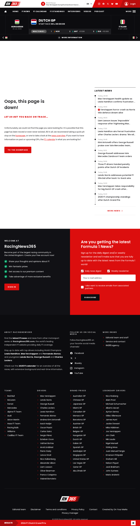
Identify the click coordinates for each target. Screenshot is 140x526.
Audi (9, 416)
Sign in (12, 287)
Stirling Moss (111, 447)
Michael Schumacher (116, 404)
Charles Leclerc (47, 408)
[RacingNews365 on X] (108, 4)
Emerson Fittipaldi (114, 455)
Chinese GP (78, 400)
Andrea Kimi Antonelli (50, 420)
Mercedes (12, 408)
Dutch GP (77, 439)
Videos (87, 11)
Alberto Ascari (112, 408)
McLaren (11, 400)
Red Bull (11, 396)
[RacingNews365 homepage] (5, 11)
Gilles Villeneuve (113, 416)
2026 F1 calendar (27, 366)
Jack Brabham (112, 467)
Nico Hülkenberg (48, 459)
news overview (58, 135)
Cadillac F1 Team (15, 435)
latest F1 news (20, 338)
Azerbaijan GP (79, 451)
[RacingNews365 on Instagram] (99, 4)
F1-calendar (49, 139)
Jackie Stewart (113, 423)
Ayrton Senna (112, 412)
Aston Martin (13, 420)
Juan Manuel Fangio (115, 451)
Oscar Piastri (46, 427)
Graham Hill (111, 459)
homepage (20, 135)
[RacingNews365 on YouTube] (116, 4)
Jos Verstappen (113, 431)
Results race (38, 31)
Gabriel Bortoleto (48, 479)
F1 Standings (57, 11)
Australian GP (79, 396)
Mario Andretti (112, 475)
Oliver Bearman (47, 471)
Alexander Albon (48, 463)
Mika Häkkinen (112, 427)
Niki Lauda (110, 439)
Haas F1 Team (13, 423)
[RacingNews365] (12, 4)
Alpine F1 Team (14, 412)
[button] (17, 24)
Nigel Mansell (112, 443)
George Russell (42, 357)
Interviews (74, 11)
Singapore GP (79, 455)
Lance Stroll (45, 455)
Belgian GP (78, 431)
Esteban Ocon (47, 439)
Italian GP (77, 443)
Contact (93, 509)
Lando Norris (26, 357)
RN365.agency (112, 345)
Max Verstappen (29, 353)
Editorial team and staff (117, 337)
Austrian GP (78, 423)
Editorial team (19, 509)
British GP (77, 427)
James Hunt (111, 420)
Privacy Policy (78, 509)
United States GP (81, 459)
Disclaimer (36, 509)
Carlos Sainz (46, 431)
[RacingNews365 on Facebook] (103, 4)
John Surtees (112, 471)
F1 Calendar (40, 11)
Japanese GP (79, 404)
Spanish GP (78, 447)
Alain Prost (111, 400)
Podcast (99, 11)
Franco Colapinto (48, 475)
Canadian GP (79, 412)
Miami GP (77, 408)
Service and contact (115, 341)
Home (15, 11)
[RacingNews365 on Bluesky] (112, 4)
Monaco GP (78, 416)
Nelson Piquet (112, 463)
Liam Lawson (46, 467)
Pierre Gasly (45, 451)
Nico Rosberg (112, 396)
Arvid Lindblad (46, 447)
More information (72, 37)
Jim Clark (110, 435)
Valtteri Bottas (47, 443)
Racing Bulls (12, 427)
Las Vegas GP (79, 463)
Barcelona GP (79, 420)
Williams (11, 431)
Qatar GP (77, 467)
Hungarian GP (79, 435)
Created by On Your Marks (114, 509)
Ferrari (10, 404)
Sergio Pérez (46, 435)
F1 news (26, 11)
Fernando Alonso (52, 353)
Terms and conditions (56, 509)
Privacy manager (70, 513)
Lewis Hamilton (12, 353)
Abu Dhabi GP (79, 471)
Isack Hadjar (46, 423)
